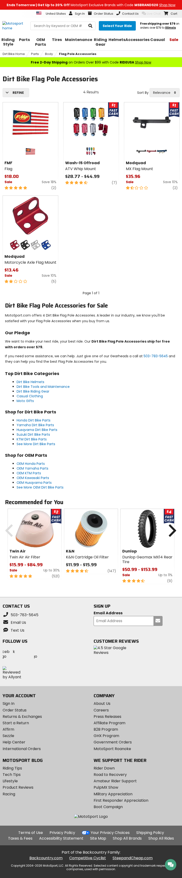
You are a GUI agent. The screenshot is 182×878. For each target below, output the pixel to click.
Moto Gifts (25, 400)
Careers (101, 710)
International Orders (22, 748)
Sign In (8, 703)
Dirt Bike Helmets (30, 382)
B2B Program (106, 729)
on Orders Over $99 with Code (91, 62)
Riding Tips (12, 768)
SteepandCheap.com (133, 858)
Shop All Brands (127, 838)
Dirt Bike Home (14, 54)
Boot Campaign (108, 807)
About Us (102, 703)
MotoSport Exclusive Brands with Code (91, 5)
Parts (35, 54)
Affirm (8, 729)
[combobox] (165, 92)
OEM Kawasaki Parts (33, 477)
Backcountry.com (46, 858)
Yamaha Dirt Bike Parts (35, 425)
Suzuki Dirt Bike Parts (33, 434)
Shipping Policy (150, 832)
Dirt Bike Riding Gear (33, 391)
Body (49, 54)
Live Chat (154, 14)
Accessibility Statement (61, 838)
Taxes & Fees (20, 838)
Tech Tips (12, 774)
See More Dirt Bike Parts (36, 444)
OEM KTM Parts (29, 473)
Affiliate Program (109, 723)
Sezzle (8, 735)
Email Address (108, 613)
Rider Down (104, 768)
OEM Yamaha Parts (32, 468)
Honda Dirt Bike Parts (33, 420)
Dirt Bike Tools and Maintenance (43, 386)
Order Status (15, 710)
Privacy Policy (62, 832)
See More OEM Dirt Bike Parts (40, 487)
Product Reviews (18, 787)
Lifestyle (10, 781)
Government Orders (113, 742)
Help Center (14, 742)
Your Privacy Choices (110, 832)
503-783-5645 (156, 356)
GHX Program (106, 735)
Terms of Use (30, 832)
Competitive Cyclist (87, 858)
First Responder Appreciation (121, 800)
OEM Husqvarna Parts (34, 482)
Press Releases (107, 716)
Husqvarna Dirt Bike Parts (37, 429)
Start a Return (16, 723)
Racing (9, 794)
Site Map (98, 838)
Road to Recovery (110, 774)
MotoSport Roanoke (112, 748)
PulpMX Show (106, 787)
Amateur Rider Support (115, 781)
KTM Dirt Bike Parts (32, 439)
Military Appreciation (113, 794)
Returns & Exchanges (22, 716)
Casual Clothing (30, 396)
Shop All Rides (161, 838)
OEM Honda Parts (31, 463)
